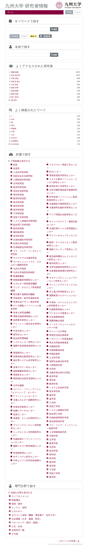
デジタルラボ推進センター (62, 313)
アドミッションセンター (25, 396)
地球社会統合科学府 (59, 361)
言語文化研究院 (20, 191)
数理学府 (53, 384)
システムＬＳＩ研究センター (27, 342)
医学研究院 (18, 202)
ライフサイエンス (20, 496)
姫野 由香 (14, 94)
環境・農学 (17, 504)
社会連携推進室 (56, 317)
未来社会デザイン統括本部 (26, 302)
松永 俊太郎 (15, 75)
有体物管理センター (23, 453)
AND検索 (14, 36)
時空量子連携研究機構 (24, 294)
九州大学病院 (19, 268)
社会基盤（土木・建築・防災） (27, 519)
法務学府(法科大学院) (59, 372)
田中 (13, 125)
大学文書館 (18, 385)
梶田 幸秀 (14, 88)
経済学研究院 (19, 187)
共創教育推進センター (60, 309)
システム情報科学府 (59, 410)
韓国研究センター (21, 353)
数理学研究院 (19, 198)
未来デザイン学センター (25, 367)
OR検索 (24, 36)
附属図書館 (18, 276)
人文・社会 (17, 526)
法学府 (52, 369)
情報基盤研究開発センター (26, 280)
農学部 (52, 477)
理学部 (52, 454)
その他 (15, 534)
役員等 (16, 168)
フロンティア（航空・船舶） (25, 522)
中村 (13, 132)
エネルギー (17, 511)
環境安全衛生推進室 (59, 335)
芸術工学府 (54, 406)
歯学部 (52, 462)
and (12, 119)
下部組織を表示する (20, 161)
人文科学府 (54, 357)
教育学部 (53, 443)
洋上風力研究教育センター (62, 291)
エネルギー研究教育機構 (25, 283)
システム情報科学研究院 (25, 221)
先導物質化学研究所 (23, 247)
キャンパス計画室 (57, 331)
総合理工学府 (55, 414)
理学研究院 (18, 195)
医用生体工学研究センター (62, 186)
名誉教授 (14, 141)
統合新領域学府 (56, 421)
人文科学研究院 (20, 172)
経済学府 (53, 376)
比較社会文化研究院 (23, 176)
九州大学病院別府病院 (24, 272)
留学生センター (20, 334)
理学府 (52, 380)
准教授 (13, 128)
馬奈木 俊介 (15, 81)
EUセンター (55, 171)
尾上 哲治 (14, 97)
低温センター (19, 414)
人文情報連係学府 (57, 432)
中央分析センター (21, 331)
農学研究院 (18, 228)
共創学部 (53, 436)
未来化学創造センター (24, 407)
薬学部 (52, 466)
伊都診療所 (54, 354)
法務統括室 (54, 346)
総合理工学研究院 (21, 225)
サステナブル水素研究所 (25, 258)
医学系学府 (54, 391)
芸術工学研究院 (20, 217)
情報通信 (16, 500)
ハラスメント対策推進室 (61, 339)
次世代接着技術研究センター (63, 267)
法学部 (52, 447)
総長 (15, 165)
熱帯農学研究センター (24, 320)
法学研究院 (18, 183)
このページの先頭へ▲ (69, 541)
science (14, 138)
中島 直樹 (14, 78)
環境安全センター (21, 375)
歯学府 (52, 395)
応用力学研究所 (20, 243)
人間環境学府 (55, 365)
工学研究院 (18, 213)
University (15, 144)
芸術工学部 (54, 473)
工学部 (52, 469)
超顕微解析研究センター (25, 371)
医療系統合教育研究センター (27, 356)
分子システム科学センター (26, 456)
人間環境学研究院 (21, 180)
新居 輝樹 (14, 91)
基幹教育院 (18, 232)
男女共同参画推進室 (59, 342)
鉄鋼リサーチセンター (24, 410)
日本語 (69, 12)
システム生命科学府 (59, 387)
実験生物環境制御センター (26, 316)
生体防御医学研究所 (23, 240)
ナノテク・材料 (19, 507)
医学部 (52, 458)
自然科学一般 (18, 530)
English (77, 12)
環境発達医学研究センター (62, 175)
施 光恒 (14, 100)
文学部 (52, 439)
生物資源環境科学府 (59, 417)
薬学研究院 (18, 210)
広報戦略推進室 (56, 350)
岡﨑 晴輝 (14, 72)
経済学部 (53, 451)
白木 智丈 (14, 85)
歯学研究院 (18, 206)
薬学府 (52, 399)
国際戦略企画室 (56, 320)
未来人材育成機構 (21, 312)
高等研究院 (18, 236)
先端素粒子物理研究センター (63, 204)
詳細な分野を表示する (21, 492)
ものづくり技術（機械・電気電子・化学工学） (34, 515)
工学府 (52, 402)
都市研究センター (57, 263)
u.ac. (13, 135)
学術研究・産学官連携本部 (26, 298)
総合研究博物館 (20, 338)
